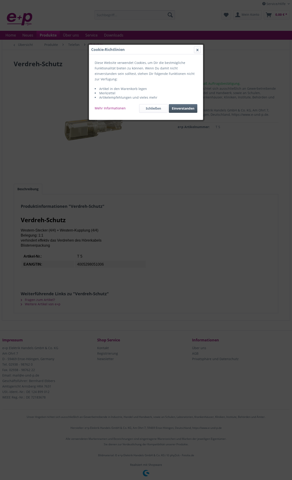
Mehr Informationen (110, 108)
